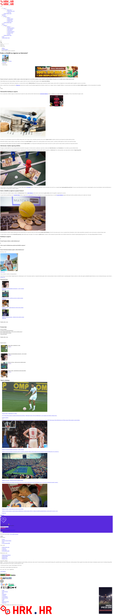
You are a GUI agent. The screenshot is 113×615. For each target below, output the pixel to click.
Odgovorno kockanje (5, 601)
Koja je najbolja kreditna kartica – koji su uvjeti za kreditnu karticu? (11, 331)
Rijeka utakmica (71, 420)
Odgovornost (4, 602)
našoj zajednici (12, 530)
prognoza (12, 420)
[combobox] (56, 43)
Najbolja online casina (5, 547)
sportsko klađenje (77, 420)
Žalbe (3, 600)
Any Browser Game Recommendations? (6, 330)
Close (1, 532)
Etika (3, 592)
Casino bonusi (4, 549)
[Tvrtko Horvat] (9, 270)
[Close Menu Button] (1, 6)
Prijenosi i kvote (4, 558)
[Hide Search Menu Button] (0, 41)
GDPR (3, 590)
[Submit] (1, 42)
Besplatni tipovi (4, 557)
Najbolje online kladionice (6, 555)
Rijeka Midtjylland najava (41, 420)
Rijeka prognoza (66, 420)
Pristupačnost (4, 594)
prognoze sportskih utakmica (19, 420)
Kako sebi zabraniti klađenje (6, 540)
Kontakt (3, 539)
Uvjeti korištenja (4, 596)
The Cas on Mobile (3, 329)
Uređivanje (4, 595)
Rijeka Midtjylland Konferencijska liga (30, 420)
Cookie (3, 599)
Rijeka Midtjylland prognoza (50, 420)
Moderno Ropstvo (5, 591)
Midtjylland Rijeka (5, 420)
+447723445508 (3, 571)
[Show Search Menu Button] (0, 6)
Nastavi (2, 536)
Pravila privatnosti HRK (6, 543)
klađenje (7, 417)
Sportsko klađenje (5, 556)
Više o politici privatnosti (14, 534)
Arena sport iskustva (3, 334)
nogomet (9, 420)
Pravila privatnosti (5, 597)
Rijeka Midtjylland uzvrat (59, 420)
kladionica (3, 417)
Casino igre (4, 548)
